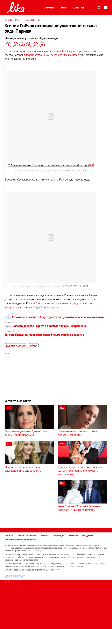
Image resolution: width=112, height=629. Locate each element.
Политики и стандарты (81, 535)
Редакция (59, 535)
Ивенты (45, 535)
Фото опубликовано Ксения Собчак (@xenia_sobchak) (39, 286)
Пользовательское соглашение (20, 538)
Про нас (9, 535)
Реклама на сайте (27, 535)
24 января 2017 (28, 20)
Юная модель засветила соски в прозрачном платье (77, 433)
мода (33, 345)
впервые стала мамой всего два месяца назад (51, 55)
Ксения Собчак (61, 51)
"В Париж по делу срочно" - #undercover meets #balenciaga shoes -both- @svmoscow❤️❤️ (51, 165)
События (78, 7)
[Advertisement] (56, 375)
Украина (49, 7)
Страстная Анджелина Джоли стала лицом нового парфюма (26, 433)
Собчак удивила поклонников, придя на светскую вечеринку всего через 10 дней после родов (49, 305)
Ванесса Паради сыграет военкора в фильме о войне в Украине (44, 335)
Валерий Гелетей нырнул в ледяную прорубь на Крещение (46, 326)
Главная (8, 19)
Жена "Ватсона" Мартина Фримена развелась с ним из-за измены (79, 508)
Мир (63, 7)
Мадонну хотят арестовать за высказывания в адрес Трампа (23, 468)
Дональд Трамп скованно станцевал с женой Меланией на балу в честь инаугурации (81, 470)
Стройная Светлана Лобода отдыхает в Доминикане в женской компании (55, 317)
